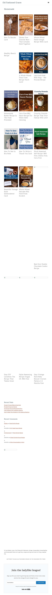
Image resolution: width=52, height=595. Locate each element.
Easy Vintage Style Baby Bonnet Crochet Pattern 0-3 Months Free (40, 379)
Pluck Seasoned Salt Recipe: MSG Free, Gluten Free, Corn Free (41, 154)
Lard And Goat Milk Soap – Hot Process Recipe (40, 77)
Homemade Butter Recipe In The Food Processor (10, 116)
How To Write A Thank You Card (25, 152)
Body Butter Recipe (14, 423)
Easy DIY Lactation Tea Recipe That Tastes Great (9, 378)
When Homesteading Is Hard (17, 442)
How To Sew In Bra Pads (10, 152)
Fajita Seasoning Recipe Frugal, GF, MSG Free (25, 377)
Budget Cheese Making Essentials (12, 405)
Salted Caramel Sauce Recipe (17, 437)
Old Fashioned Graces (12, 2)
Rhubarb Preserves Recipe (10, 407)
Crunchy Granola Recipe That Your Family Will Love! (41, 115)
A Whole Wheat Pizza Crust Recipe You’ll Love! (25, 78)
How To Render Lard (10, 38)
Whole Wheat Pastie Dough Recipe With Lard (41, 39)
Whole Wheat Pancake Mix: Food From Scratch (24, 192)
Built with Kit (26, 589)
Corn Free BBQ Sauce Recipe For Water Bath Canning (25, 116)
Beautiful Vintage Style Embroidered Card (11, 192)
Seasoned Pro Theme (39, 559)
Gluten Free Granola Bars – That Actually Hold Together (25, 40)
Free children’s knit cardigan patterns (13, 410)
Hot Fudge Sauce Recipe (16, 428)
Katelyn (6, 423)
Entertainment (7, 432)
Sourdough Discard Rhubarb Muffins (13, 408)
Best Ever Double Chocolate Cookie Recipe (40, 266)
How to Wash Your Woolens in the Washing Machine (16, 412)
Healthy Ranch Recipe (10, 54)
